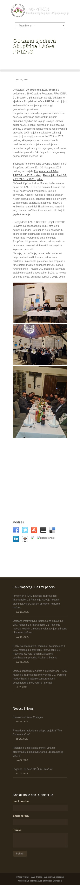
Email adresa (21, 815)
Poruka (17, 830)
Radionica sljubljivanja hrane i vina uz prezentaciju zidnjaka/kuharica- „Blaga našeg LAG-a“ (38, 751)
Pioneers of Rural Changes (28, 717)
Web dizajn (24, 881)
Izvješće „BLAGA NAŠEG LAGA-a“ (32, 769)
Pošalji (20, 853)
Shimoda (57, 881)
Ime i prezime (21, 801)
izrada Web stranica (41, 881)
